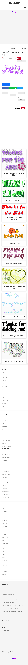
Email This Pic (12, 58)
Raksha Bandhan (7, 446)
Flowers (5, 532)
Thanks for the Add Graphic (14, 361)
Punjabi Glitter (6, 397)
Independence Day (7, 480)
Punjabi (4, 389)
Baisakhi (5, 418)
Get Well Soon (6, 537)
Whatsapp (13, 88)
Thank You (5, 566)
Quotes (4, 406)
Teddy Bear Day (6, 491)
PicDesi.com (14, 2)
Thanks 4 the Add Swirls (14, 264)
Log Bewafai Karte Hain (8, 602)
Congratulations (6, 529)
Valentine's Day (6, 494)
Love (4, 557)
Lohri (4, 437)
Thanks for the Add (14, 243)
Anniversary (5, 451)
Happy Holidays (6, 474)
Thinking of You (6, 571)
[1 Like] (2, 58)
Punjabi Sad (5, 400)
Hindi (4, 372)
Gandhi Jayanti (6, 471)
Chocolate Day (6, 463)
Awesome (5, 523)
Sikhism (5, 511)
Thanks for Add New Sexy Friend (14, 317)
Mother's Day (6, 483)
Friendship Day (6, 468)
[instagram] (15, 12)
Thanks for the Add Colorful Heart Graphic (14, 287)
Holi (4, 435)
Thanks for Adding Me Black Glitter (14, 336)
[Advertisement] (14, 30)
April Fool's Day (6, 454)
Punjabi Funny (6, 395)
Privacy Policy (6, 630)
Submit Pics (5, 633)
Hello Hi (4, 551)
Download (6, 84)
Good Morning (6, 546)
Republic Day (6, 488)
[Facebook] (12, 12)
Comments (8, 48)
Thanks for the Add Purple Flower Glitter (14, 174)
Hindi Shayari (6, 380)
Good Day (5, 540)
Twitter (20, 88)
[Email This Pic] (8, 58)
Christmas (5, 420)
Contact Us (5, 636)
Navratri (5, 443)
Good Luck (5, 543)
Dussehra (5, 426)
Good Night (5, 549)
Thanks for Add (16, 48)
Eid (3, 429)
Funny (4, 403)
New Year (5, 485)
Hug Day (5, 477)
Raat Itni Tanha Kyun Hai (8, 594)
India (4, 383)
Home (3, 48)
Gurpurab (5, 432)
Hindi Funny (5, 375)
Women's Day (6, 497)
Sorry (4, 563)
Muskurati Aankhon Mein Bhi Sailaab (11, 600)
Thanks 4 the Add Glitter (14, 201)
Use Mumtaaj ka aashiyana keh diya (11, 614)
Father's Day (6, 466)
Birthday (5, 460)
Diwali (4, 423)
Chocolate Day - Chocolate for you (10, 608)
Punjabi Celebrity (6, 392)
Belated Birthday (7, 457)
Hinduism (5, 508)
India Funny (5, 386)
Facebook (6, 88)
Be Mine (5, 526)
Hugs (4, 554)
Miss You (5, 560)
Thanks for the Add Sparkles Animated (14, 218)
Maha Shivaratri (6, 440)
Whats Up (5, 574)
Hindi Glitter (5, 378)
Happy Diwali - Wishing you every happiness (13, 605)
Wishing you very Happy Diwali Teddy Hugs (12, 611)
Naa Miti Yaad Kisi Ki (7, 597)
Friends (4, 534)
